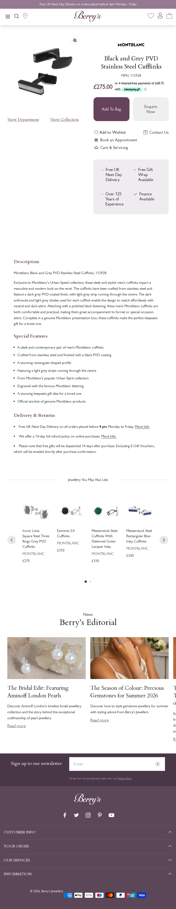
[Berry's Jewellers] (88, 803)
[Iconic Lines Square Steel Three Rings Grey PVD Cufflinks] (36, 511)
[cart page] (169, 16)
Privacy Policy (125, 778)
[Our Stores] (25, 17)
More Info (142, 426)
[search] (16, 17)
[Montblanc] (131, 42)
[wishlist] (151, 16)
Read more (16, 725)
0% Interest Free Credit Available (88, 4)
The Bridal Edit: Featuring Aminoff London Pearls (38, 691)
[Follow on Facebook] (65, 815)
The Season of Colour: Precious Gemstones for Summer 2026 (127, 691)
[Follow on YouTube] (111, 815)
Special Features (31, 335)
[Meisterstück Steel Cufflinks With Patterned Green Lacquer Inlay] (105, 511)
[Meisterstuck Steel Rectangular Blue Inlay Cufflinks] (140, 511)
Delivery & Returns (34, 415)
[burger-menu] (8, 17)
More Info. (108, 436)
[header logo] (88, 17)
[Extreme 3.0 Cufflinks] (70, 511)
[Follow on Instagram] (88, 815)
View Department (23, 119)
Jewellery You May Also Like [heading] (88, 479)
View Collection (64, 119)
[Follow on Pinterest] (100, 815)
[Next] (164, 540)
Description (26, 261)
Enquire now (150, 109)
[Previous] (11, 540)
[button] (171, 677)
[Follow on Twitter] (76, 815)
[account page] (160, 17)
